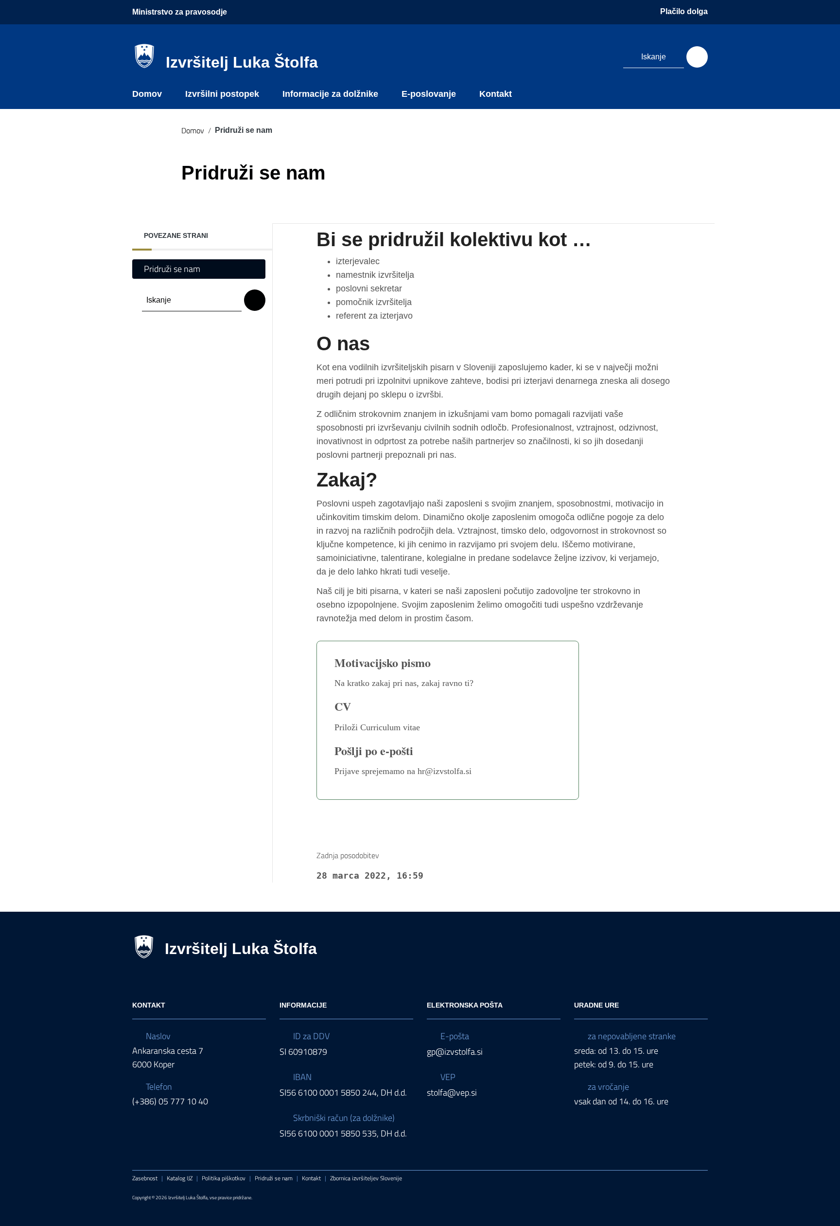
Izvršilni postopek (222, 94)
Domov (147, 94)
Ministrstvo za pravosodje (179, 12)
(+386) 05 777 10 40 (170, 1101)
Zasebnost (145, 1178)
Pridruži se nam (172, 268)
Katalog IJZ (179, 1178)
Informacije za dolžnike (330, 94)
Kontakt (495, 94)
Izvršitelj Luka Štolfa (242, 62)
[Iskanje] (697, 57)
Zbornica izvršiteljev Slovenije (366, 1178)
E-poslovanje (429, 94)
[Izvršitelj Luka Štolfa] (144, 55)
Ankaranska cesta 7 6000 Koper (167, 1057)
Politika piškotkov (223, 1178)
